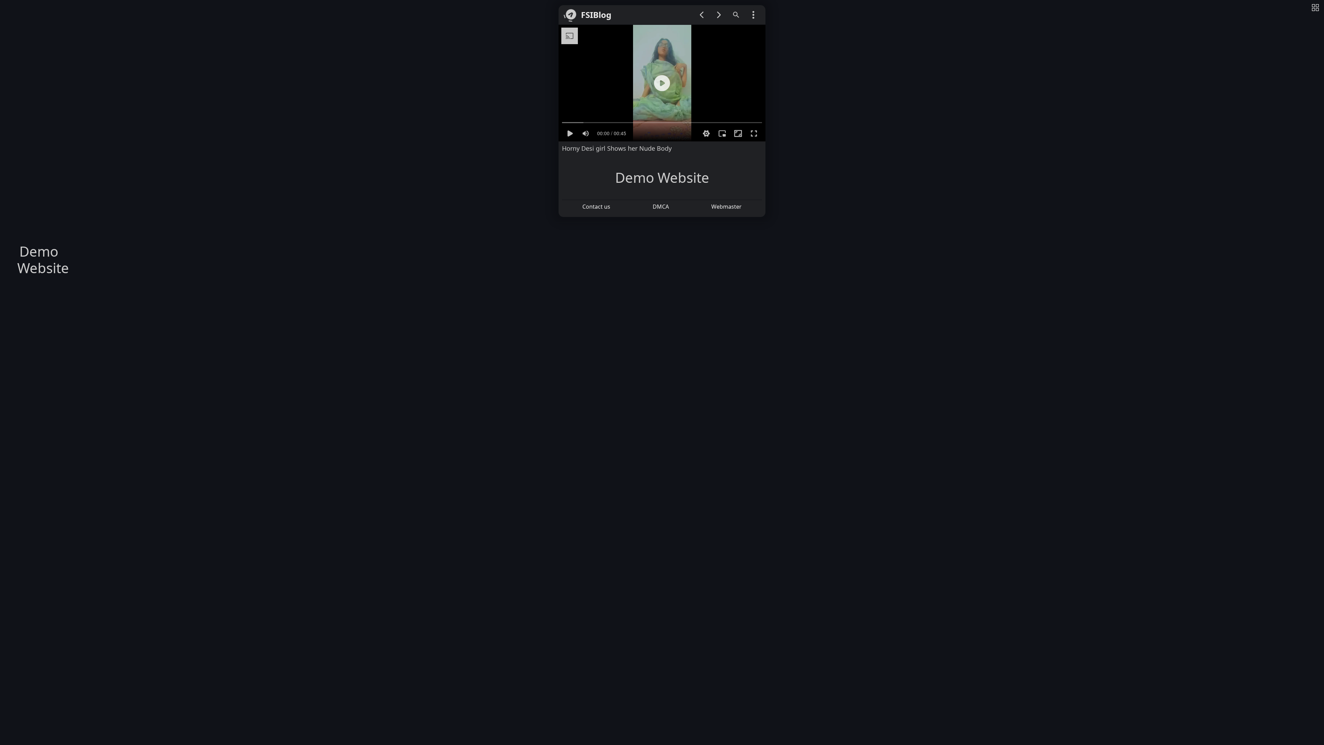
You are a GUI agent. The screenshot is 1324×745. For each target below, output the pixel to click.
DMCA (661, 206)
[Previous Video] (702, 15)
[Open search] (736, 15)
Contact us (596, 206)
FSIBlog (596, 15)
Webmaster (726, 206)
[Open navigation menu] (753, 15)
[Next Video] (719, 15)
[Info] (1315, 8)
